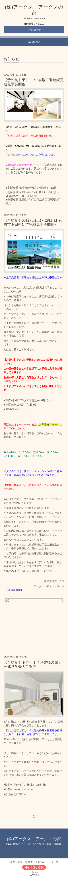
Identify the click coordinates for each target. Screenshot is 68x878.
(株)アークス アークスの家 (34, 839)
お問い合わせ (34, 29)
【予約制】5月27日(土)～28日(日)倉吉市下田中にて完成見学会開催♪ (33, 222)
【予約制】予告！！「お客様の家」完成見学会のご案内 (33, 664)
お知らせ (11, 59)
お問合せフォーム (49, 424)
